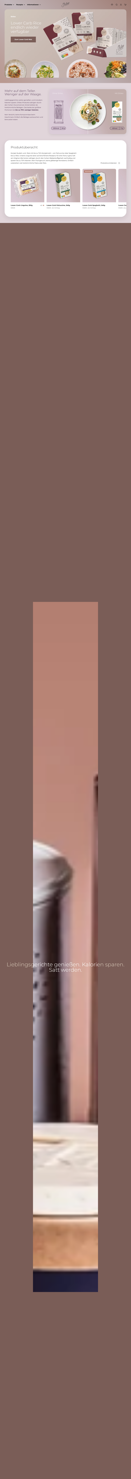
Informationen (33, 5)
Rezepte (19, 5)
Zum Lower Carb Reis (23, 39)
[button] (112, 5)
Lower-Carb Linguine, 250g (22, 205)
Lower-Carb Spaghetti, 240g (93, 205)
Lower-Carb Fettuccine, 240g (58, 205)
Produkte (8, 5)
